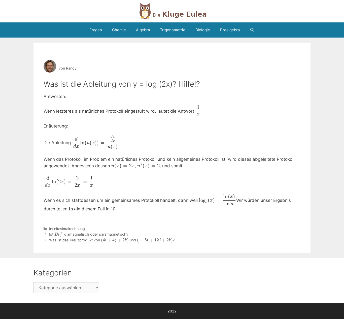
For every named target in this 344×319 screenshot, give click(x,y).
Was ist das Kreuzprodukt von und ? (112, 240)
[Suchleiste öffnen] (252, 30)
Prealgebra (230, 29)
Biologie (202, 29)
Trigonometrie (172, 29)
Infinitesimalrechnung (67, 229)
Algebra (143, 29)
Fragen (95, 29)
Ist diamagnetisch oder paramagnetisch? (88, 234)
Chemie (119, 29)
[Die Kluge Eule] (172, 10)
